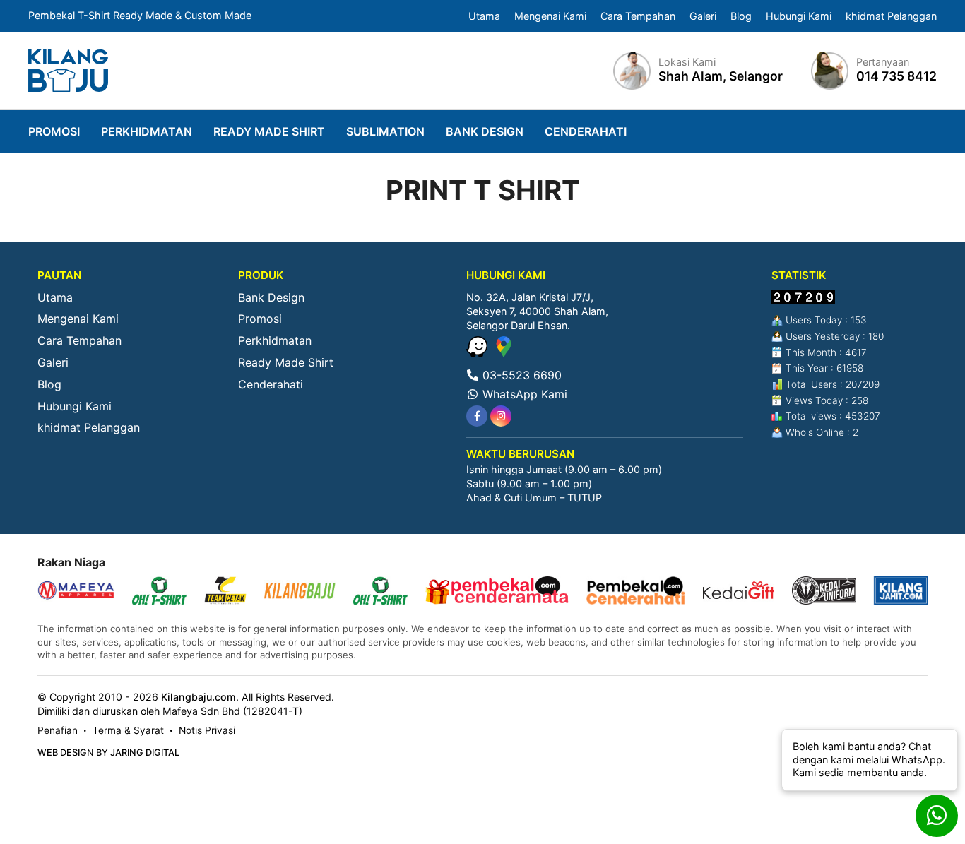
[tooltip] (476, 416)
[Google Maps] (503, 353)
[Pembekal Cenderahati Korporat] (635, 592)
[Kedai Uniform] (824, 592)
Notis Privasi (207, 730)
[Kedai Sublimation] (380, 592)
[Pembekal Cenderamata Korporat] (497, 592)
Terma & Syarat (128, 730)
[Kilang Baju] (68, 70)
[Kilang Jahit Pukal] (901, 592)
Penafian (57, 730)
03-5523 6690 (520, 375)
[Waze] (478, 353)
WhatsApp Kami (523, 394)
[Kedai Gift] (738, 592)
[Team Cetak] (225, 592)
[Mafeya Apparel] (75, 592)
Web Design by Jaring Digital (108, 752)
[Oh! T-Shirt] (159, 592)
